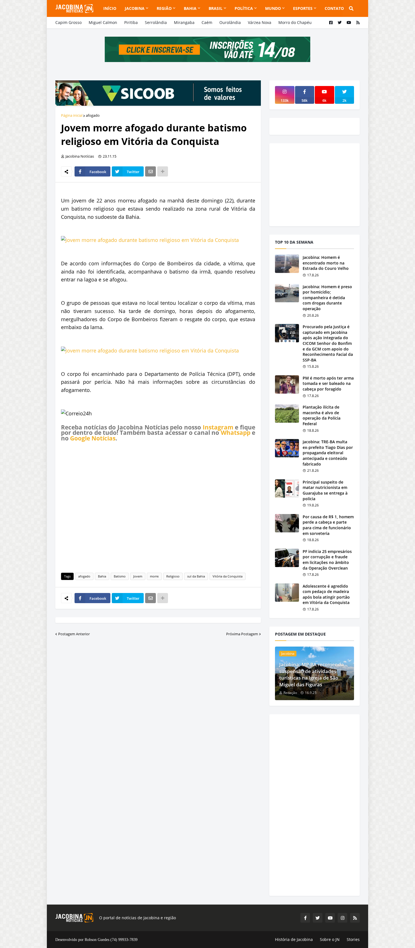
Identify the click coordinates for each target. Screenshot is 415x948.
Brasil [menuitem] (215, 8)
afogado (93, 115)
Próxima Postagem (242, 633)
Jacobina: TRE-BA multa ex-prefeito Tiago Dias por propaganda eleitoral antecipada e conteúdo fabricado (328, 452)
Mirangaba (184, 22)
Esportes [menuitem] (303, 8)
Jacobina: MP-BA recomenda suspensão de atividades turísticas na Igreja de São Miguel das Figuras (311, 674)
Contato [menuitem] (334, 8)
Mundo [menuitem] (273, 8)
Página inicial (71, 115)
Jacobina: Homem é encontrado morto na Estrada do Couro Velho (326, 263)
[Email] (150, 171)
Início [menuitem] (109, 8)
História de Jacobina (294, 939)
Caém (207, 22)
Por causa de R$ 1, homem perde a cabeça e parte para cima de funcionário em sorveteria (328, 525)
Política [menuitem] (244, 8)
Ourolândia (230, 22)
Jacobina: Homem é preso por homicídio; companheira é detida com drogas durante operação (327, 297)
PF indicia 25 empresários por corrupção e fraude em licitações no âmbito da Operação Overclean (327, 560)
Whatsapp (235, 432)
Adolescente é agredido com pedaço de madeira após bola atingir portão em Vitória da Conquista (326, 594)
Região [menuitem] (164, 8)
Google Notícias (92, 438)
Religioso (173, 576)
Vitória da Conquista (228, 576)
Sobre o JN (330, 939)
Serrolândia (156, 22)
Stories (353, 939)
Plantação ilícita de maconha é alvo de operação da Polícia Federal (321, 415)
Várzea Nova (259, 22)
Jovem (137, 576)
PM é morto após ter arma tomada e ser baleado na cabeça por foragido (328, 383)
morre (154, 576)
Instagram (218, 427)
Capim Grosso (68, 22)
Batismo (120, 576)
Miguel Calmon (103, 22)
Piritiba (131, 22)
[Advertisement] (158, 506)
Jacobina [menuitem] (135, 8)
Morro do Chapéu (295, 22)
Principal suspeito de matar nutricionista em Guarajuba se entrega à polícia (325, 490)
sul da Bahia (196, 576)
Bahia (102, 576)
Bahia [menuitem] (190, 8)
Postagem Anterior (74, 633)
